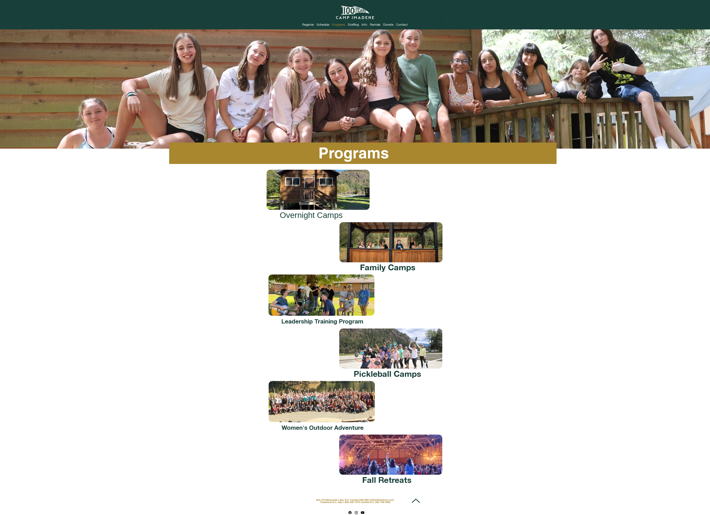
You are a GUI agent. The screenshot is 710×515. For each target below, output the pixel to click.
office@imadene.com (382, 500)
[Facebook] (350, 513)
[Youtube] (363, 513)
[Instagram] (356, 513)
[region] (318, 195)
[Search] (442, 18)
